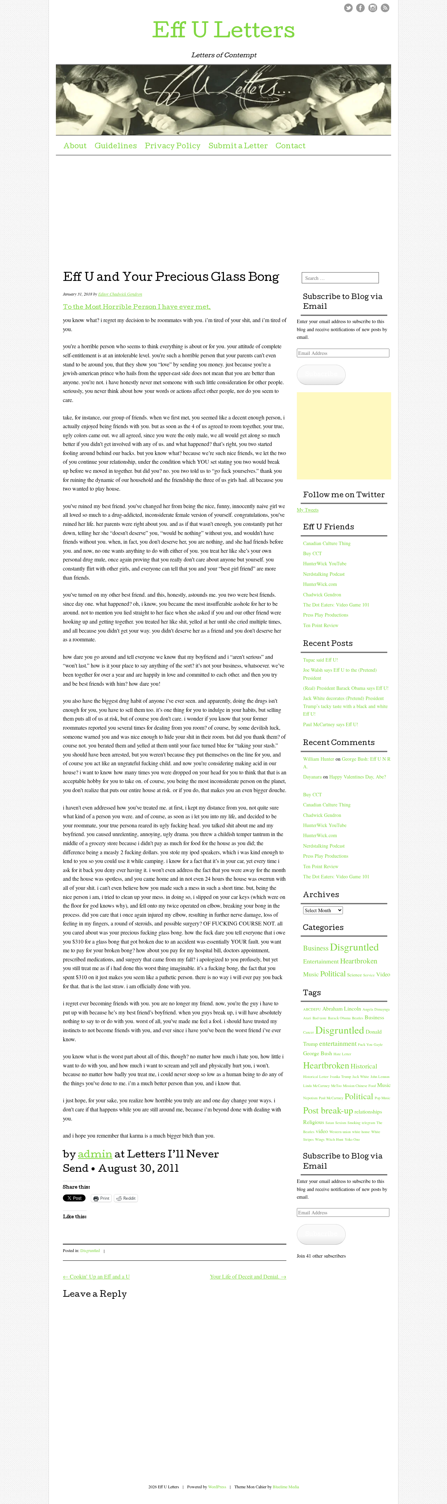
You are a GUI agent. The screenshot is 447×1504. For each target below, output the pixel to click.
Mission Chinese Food (359, 1085)
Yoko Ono (352, 1139)
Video (383, 974)
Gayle (378, 1044)
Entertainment (321, 961)
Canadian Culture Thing (327, 543)
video (322, 1130)
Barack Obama (339, 1017)
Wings (319, 1139)
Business (316, 948)
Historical (364, 1066)
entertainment (338, 1043)
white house (361, 1131)
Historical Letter (316, 1076)
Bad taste (320, 1017)
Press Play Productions (325, 614)
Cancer (308, 1032)
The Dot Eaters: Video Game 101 (336, 604)
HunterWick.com (320, 584)
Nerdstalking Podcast (324, 574)
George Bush (317, 1053)
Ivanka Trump (340, 1076)
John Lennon (380, 1076)
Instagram (372, 7)
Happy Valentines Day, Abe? (357, 776)
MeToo (336, 1085)
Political (333, 973)
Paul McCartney (331, 1097)
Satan (329, 1122)
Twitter (348, 7)
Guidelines (116, 146)
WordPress (217, 1486)
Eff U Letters (223, 32)
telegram (368, 1122)
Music (311, 974)
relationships (368, 1111)
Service (369, 975)
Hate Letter (342, 1053)
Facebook (360, 7)
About (75, 146)
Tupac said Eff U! (320, 659)
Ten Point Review (320, 625)
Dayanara (312, 776)
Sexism (340, 1122)
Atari (307, 1017)
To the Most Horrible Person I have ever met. (137, 308)
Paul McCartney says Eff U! (330, 724)
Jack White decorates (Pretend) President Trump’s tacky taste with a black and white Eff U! (345, 706)
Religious (313, 1121)
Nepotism (310, 1097)
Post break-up (328, 1110)
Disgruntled (90, 1250)
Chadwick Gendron (322, 594)
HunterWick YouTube (324, 563)
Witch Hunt (334, 1139)
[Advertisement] (223, 207)
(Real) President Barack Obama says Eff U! (346, 688)
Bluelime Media (286, 1486)
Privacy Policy (172, 146)
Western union (340, 1131)
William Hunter (318, 758)
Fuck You (365, 1044)
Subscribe (321, 375)
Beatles (357, 1017)
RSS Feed (385, 7)
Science (354, 974)
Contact (291, 146)
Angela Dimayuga (376, 1009)
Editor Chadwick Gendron (120, 294)
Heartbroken (359, 961)
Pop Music (382, 1097)
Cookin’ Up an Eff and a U (96, 1276)
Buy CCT (312, 553)
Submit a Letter (238, 146)
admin (95, 1155)
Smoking (353, 1122)
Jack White (360, 1076)
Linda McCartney (316, 1085)
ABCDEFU (312, 1009)
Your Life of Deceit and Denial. (248, 1276)
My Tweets (307, 509)
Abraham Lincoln (341, 1008)
